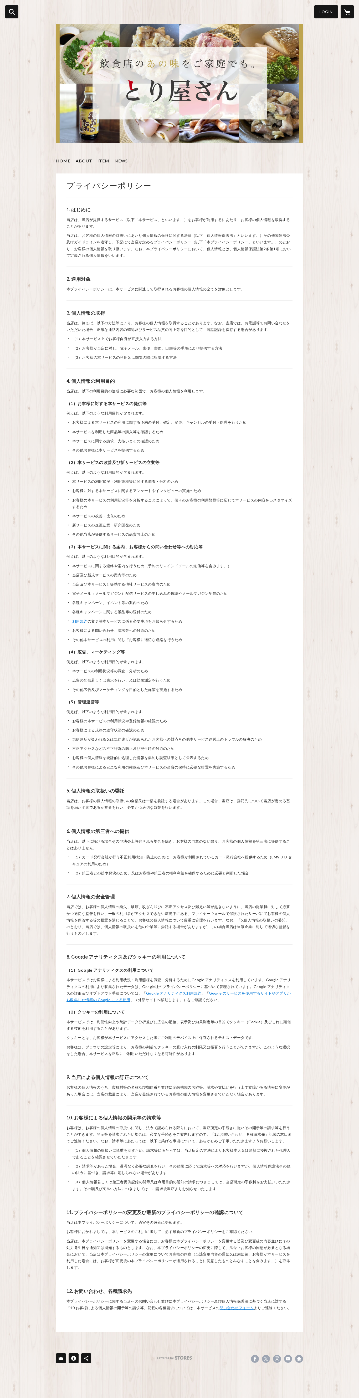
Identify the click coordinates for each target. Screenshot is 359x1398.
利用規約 (80, 621)
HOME (63, 160)
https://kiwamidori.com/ (299, 1359)
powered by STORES (174, 1358)
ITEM (103, 160)
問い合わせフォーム (237, 1307)
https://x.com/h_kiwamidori (266, 1359)
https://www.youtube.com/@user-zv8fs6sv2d (288, 1359)
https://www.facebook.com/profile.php (255, 1359)
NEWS (121, 160)
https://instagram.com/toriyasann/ (277, 1359)
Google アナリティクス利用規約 (174, 993)
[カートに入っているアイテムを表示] (347, 11)
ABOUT (84, 160)
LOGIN (326, 11)
